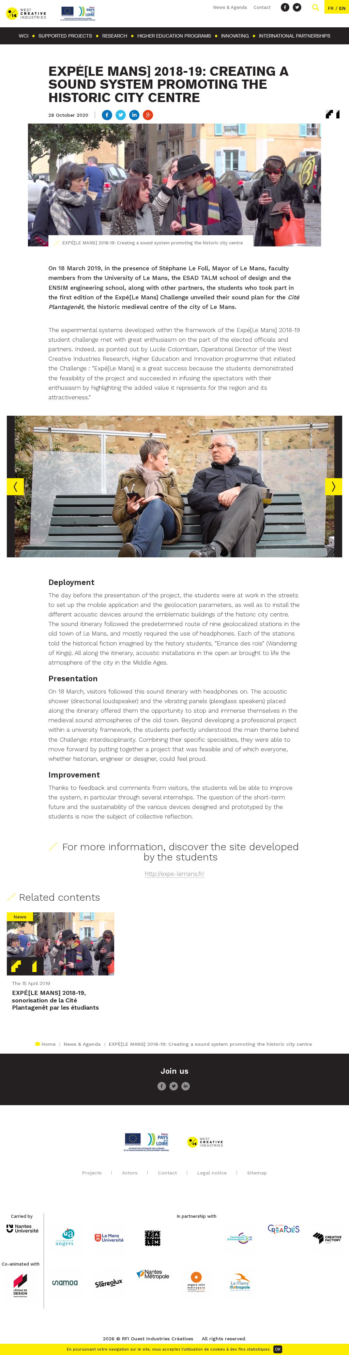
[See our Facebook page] (285, 7)
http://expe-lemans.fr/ (174, 873)
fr (331, 8)
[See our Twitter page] (297, 7)
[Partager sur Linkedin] (134, 115)
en (342, 8)
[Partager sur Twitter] (121, 115)
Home (49, 1044)
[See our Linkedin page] (185, 1089)
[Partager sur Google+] (148, 115)
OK (277, 1349)
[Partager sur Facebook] (107, 115)
